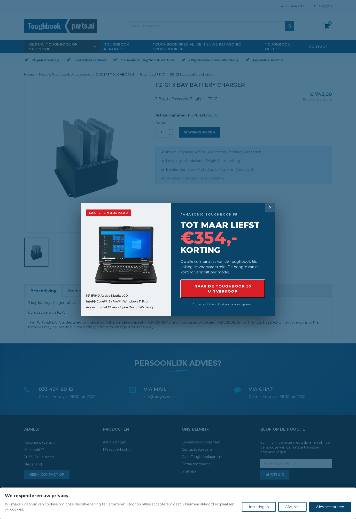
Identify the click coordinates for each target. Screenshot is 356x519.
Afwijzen (292, 507)
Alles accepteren (330, 507)
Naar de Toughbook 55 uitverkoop (222, 289)
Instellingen (259, 507)
